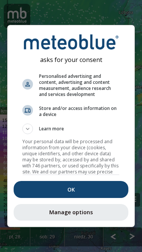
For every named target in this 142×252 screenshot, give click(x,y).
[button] (71, 129)
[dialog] (71, 126)
